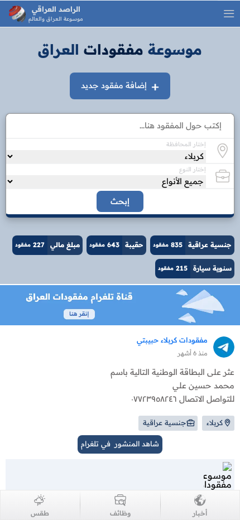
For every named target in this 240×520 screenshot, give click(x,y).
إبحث (120, 201)
